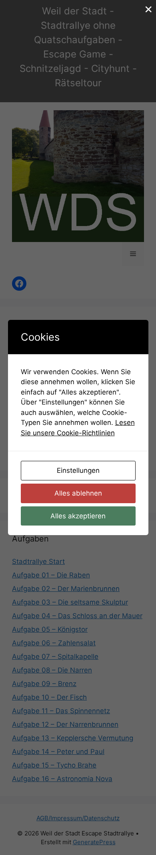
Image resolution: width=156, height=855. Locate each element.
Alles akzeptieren (78, 516)
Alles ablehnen (78, 493)
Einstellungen (78, 470)
